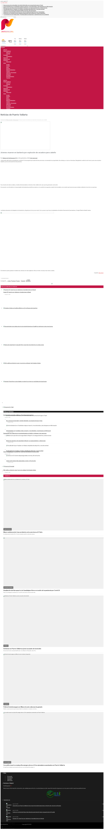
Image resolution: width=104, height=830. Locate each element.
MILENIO (101, 273)
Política (8, 65)
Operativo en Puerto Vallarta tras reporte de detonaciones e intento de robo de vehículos (37, 805)
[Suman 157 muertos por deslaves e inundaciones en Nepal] (19, 289)
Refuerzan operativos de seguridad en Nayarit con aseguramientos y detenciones (25, 8)
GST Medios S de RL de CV (8, 823)
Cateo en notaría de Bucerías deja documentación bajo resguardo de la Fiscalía (34, 812)
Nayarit (8, 68)
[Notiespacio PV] (8, 32)
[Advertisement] (52, 173)
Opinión (8, 53)
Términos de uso (7, 827)
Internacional (6, 59)
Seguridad (8, 61)
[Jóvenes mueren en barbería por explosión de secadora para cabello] (25, 149)
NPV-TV (8, 52)
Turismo (8, 77)
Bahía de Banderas (10, 69)
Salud (7, 67)
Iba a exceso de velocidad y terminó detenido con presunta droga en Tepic (23, 5)
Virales (8, 64)
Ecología (8, 75)
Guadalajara (9, 56)
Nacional (5, 57)
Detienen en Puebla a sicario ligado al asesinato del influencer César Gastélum (24, 13)
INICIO (5, 49)
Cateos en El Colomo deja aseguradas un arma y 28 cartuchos (19, 10)
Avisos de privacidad (8, 828)
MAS (4, 63)
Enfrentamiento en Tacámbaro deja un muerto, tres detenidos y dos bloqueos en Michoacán (28, 6)
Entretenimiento (10, 76)
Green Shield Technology (15, 824)
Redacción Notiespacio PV (10, 158)
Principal (9, 776)
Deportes (8, 73)
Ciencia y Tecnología (11, 72)
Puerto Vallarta (7, 51)
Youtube (9, 779)
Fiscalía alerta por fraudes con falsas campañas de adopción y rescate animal (23, 9)
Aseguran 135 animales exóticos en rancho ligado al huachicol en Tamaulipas (23, 12)
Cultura (8, 71)
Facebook (10, 777)
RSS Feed (9, 780)
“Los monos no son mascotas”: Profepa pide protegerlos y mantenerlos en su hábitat (26, 14)
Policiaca (5, 60)
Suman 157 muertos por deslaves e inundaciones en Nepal (17, 292)
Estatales (5, 55)
